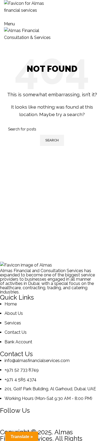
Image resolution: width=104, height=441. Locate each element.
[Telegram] (50, 420)
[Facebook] (6, 420)
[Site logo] (28, 6)
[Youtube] (64, 420)
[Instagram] (35, 420)
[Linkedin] (21, 420)
